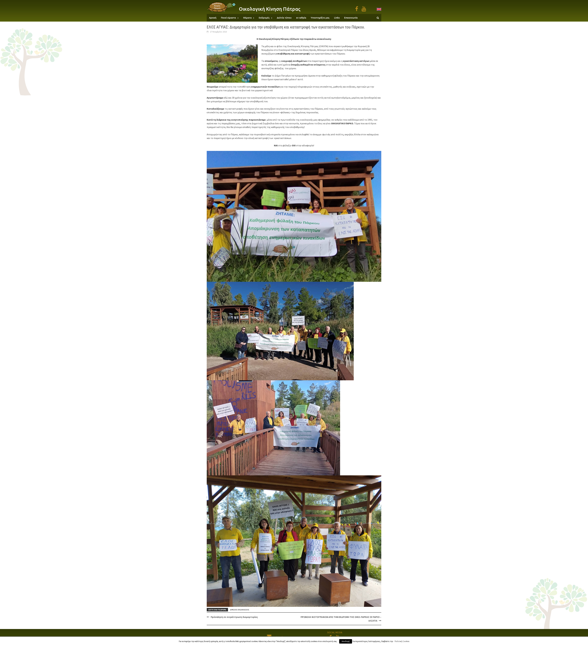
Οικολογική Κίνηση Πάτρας (269, 9)
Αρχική (212, 17)
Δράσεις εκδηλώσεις (239, 610)
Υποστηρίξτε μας (320, 17)
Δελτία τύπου (284, 17)
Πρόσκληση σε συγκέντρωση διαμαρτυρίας (234, 616)
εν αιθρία (301, 17)
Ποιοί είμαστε (228, 17)
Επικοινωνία (351, 17)
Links (337, 17)
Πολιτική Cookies (402, 641)
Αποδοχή (346, 641)
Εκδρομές (264, 17)
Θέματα (247, 17)
